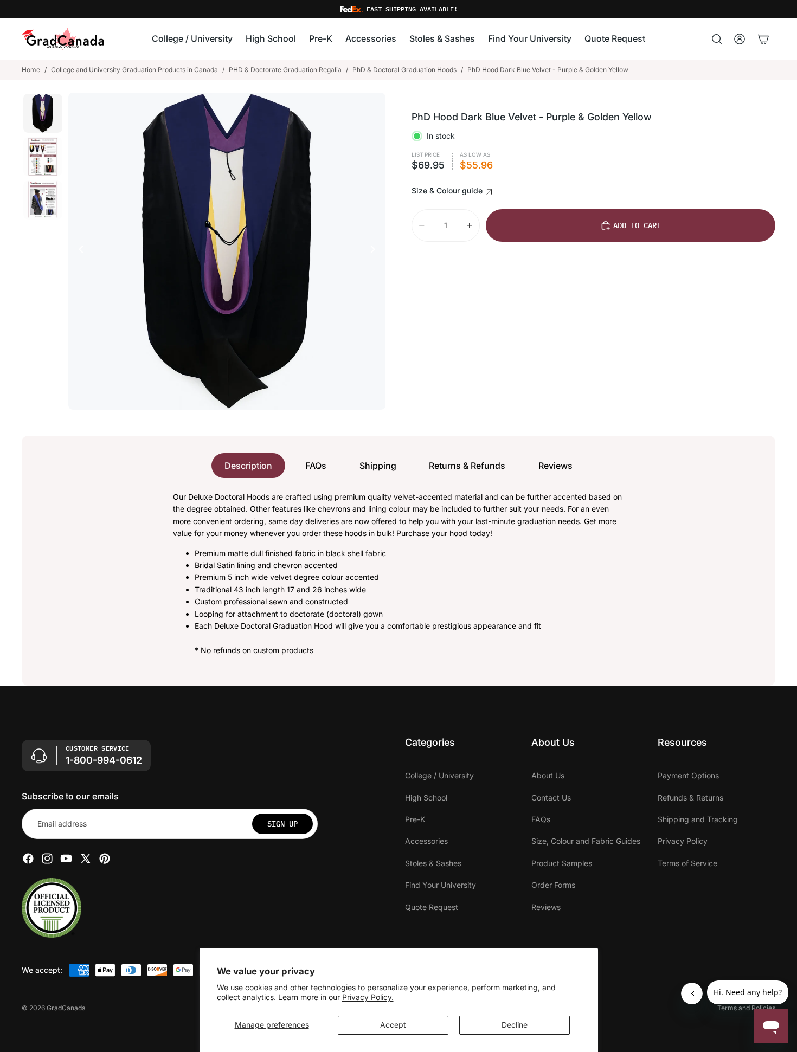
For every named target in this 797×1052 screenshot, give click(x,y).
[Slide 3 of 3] (42, 200)
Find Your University (440, 884)
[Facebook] (28, 858)
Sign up (282, 824)
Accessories (426, 841)
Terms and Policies (746, 1008)
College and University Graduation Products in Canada (134, 70)
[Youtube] (66, 858)
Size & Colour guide (448, 190)
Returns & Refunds (467, 465)
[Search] (717, 39)
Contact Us (551, 797)
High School (426, 797)
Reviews (555, 465)
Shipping (377, 465)
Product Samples (561, 863)
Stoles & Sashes (433, 863)
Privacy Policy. (368, 997)
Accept (393, 1024)
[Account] (739, 39)
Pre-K (415, 819)
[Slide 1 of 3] (42, 113)
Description (248, 465)
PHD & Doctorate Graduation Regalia (285, 70)
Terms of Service (687, 863)
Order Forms (553, 884)
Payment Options (688, 775)
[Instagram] (47, 858)
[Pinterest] (104, 858)
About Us (547, 775)
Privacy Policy (683, 841)
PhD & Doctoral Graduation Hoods (404, 70)
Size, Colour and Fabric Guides (585, 841)
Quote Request (431, 907)
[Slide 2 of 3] (42, 156)
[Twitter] (85, 858)
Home (31, 70)
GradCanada (66, 1008)
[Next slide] (375, 251)
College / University (439, 775)
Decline (515, 1024)
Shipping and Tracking (698, 819)
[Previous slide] (78, 251)
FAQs (315, 465)
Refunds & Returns (690, 797)
